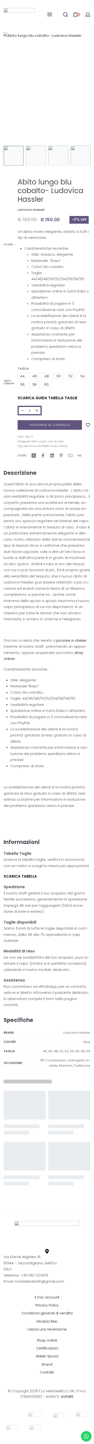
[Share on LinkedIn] (52, 455)
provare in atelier (71, 640)
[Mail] (70, 455)
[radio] (22, 376)
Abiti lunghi (9, 382)
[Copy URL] (79, 455)
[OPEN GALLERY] (47, 87)
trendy (63, 446)
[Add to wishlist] (88, 425)
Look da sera (56, 441)
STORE (8, 244)
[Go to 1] (14, 156)
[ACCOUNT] (87, 14)
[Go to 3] (58, 156)
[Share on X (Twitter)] (34, 455)
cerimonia (29, 446)
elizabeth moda (48, 446)
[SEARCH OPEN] (65, 14)
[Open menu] (49, 14)
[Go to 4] (81, 156)
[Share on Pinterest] (61, 455)
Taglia (23, 369)
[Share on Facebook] (43, 455)
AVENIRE (67, 1396)
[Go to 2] (36, 156)
